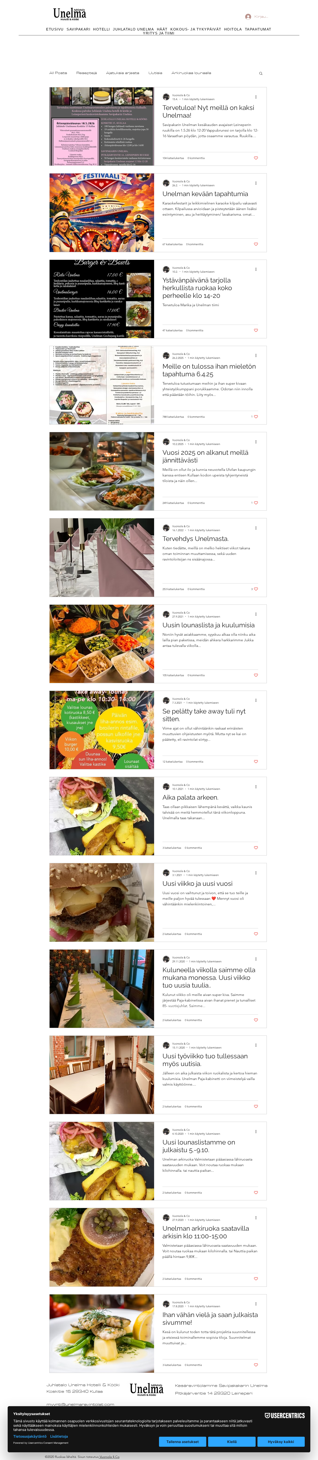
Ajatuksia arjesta (122, 73)
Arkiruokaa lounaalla (191, 73)
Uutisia (155, 73)
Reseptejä (86, 73)
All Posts (58, 73)
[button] (196, 29)
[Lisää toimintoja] (257, 97)
